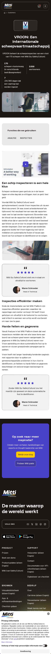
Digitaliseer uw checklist (38, 577)
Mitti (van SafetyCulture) (12, 570)
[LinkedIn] (36, 524)
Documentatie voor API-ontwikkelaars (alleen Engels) (38, 569)
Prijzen (5, 553)
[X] (32, 524)
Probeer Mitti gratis (25, 463)
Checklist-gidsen (9, 606)
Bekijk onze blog (25, 454)
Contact (30, 561)
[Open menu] (45, 6)
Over (29, 590)
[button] (25, 164)
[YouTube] (28, 524)
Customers (11, 13)
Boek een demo (9, 558)
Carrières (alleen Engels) (38, 595)
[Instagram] (45, 524)
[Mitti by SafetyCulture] (8, 6)
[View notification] (39, 6)
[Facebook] (40, 524)
